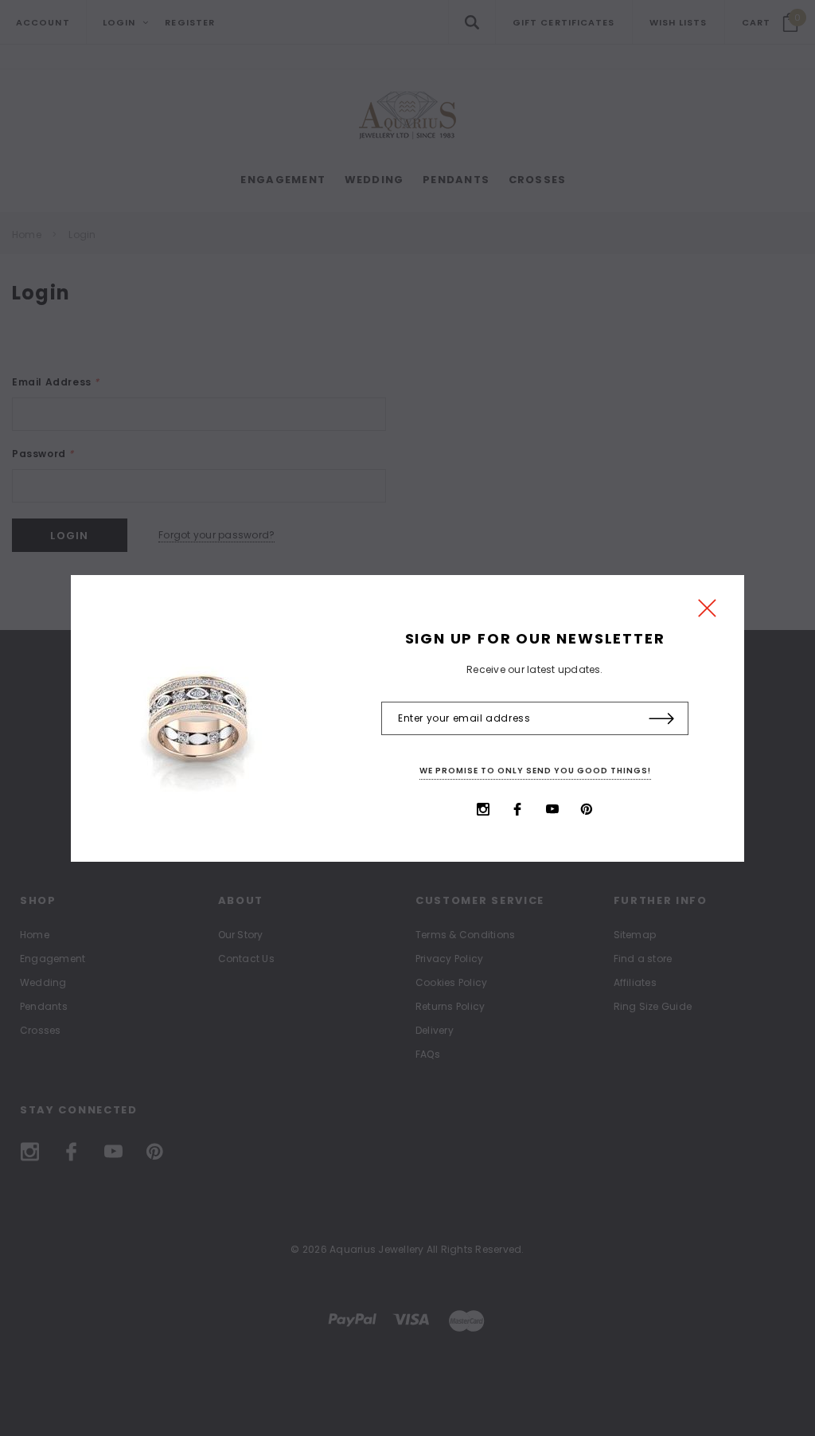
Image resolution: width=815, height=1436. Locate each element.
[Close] (707, 612)
